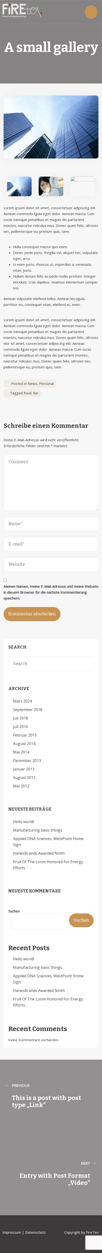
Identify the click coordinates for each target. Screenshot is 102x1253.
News (32, 383)
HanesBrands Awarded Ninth (39, 853)
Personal (46, 383)
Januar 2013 (23, 769)
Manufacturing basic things (37, 830)
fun (35, 393)
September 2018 (27, 709)
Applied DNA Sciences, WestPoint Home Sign (48, 841)
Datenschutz (36, 1232)
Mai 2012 (21, 786)
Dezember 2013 (27, 760)
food (27, 393)
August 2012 (24, 777)
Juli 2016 (20, 726)
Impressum (11, 1232)
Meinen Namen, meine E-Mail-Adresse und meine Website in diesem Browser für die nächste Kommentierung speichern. (51, 592)
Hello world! (23, 821)
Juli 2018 (20, 718)
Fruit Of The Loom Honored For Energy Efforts (48, 864)
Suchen (14, 911)
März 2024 (22, 701)
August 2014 (24, 743)
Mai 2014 (21, 752)
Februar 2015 (25, 735)
